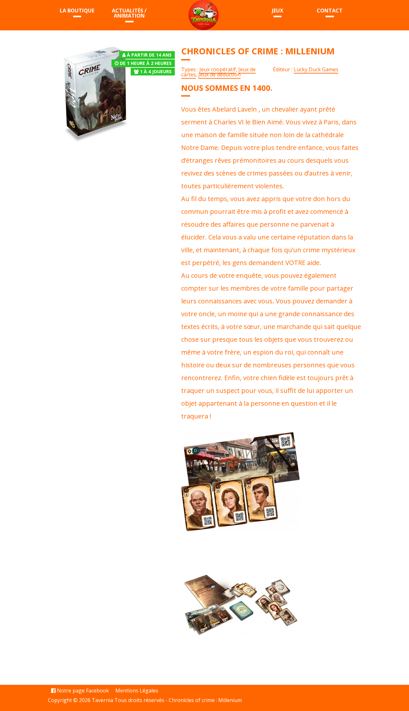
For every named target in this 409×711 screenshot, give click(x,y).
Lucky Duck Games (316, 69)
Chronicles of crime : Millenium (205, 700)
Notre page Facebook (82, 690)
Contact (330, 10)
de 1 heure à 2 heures (146, 63)
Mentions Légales (136, 690)
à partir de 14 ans (149, 55)
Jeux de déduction (219, 74)
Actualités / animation (129, 13)
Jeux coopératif (217, 69)
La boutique (77, 10)
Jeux (277, 10)
